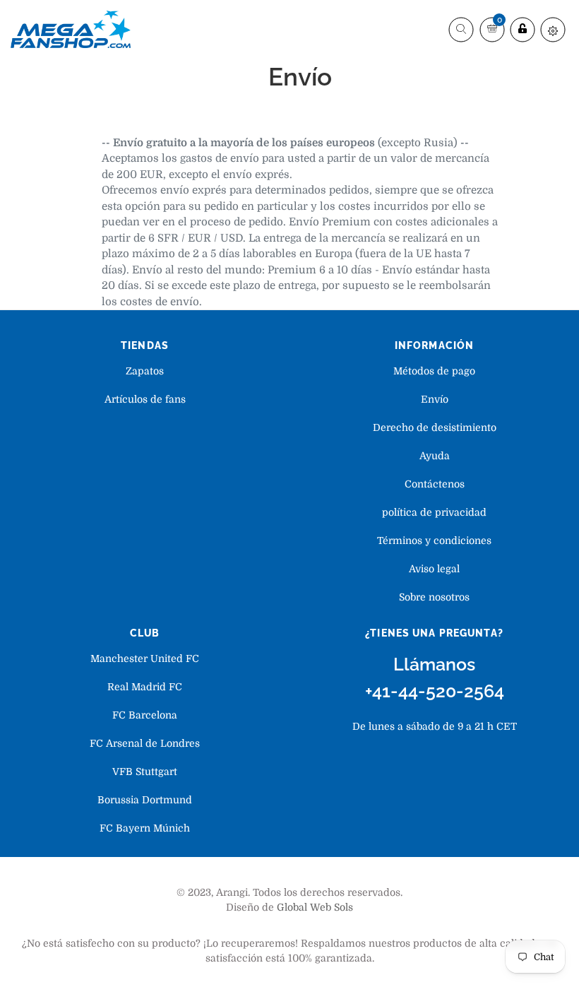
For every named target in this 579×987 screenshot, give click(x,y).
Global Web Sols (315, 907)
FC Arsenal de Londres (145, 743)
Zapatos (145, 371)
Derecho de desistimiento (434, 427)
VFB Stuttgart (144, 771)
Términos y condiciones (434, 540)
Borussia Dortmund (144, 799)
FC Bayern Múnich (145, 828)
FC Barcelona (144, 715)
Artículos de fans (145, 399)
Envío (434, 399)
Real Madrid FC (144, 686)
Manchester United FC (144, 658)
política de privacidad (434, 512)
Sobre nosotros (434, 597)
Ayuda (434, 455)
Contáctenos (435, 484)
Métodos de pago (434, 371)
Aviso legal (434, 568)
